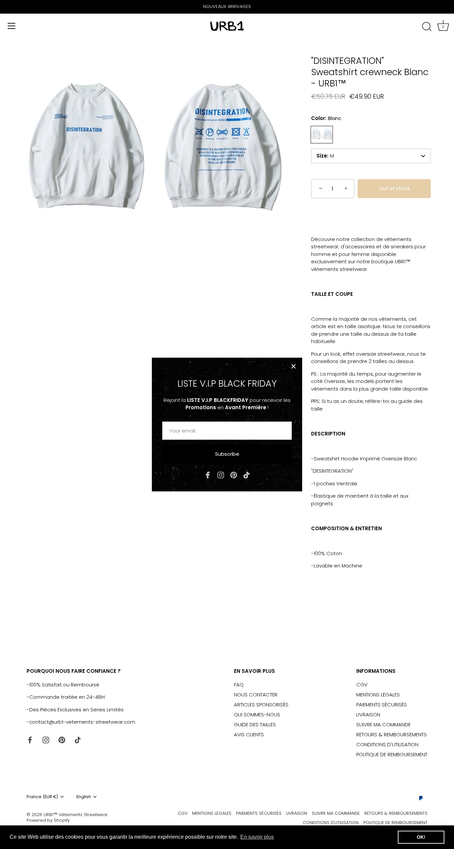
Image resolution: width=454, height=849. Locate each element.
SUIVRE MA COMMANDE (383, 724)
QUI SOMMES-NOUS (257, 714)
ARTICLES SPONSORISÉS (261, 704)
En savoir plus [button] (257, 837)
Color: (326, 118)
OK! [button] (421, 837)
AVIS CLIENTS (249, 734)
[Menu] (11, 26)
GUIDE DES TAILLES (255, 724)
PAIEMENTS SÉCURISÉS (381, 704)
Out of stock (394, 188)
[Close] (293, 366)
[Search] (426, 27)
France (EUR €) (42, 796)
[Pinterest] (233, 474)
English (83, 796)
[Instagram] (220, 474)
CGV (362, 684)
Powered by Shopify (48, 820)
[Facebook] (207, 474)
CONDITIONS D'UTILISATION (387, 744)
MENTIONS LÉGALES (378, 694)
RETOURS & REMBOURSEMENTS (391, 734)
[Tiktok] (246, 474)
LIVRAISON (368, 714)
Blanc (321, 134)
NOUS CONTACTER (256, 694)
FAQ (239, 684)
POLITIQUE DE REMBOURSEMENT (391, 754)
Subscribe (227, 453)
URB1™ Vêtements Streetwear (76, 814)
